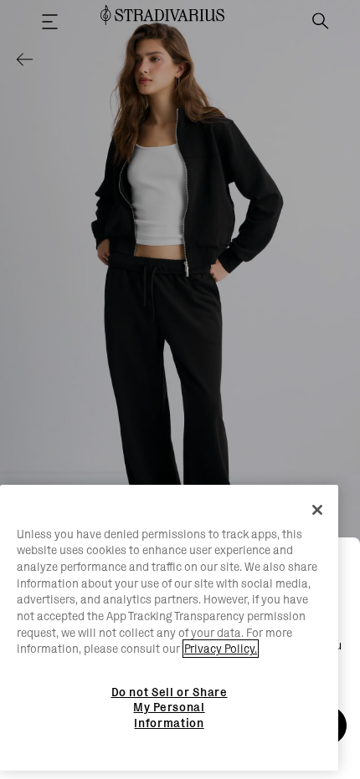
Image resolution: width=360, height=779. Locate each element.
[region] (169, 628)
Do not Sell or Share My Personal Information (169, 708)
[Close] (317, 509)
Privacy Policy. (220, 648)
